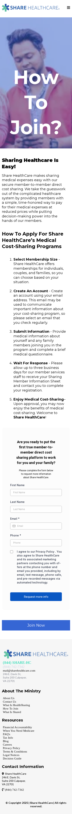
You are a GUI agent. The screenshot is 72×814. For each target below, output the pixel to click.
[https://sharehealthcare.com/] (31, 8)
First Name (17, 485)
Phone (15, 535)
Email (15, 518)
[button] (68, 8)
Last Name (17, 501)
